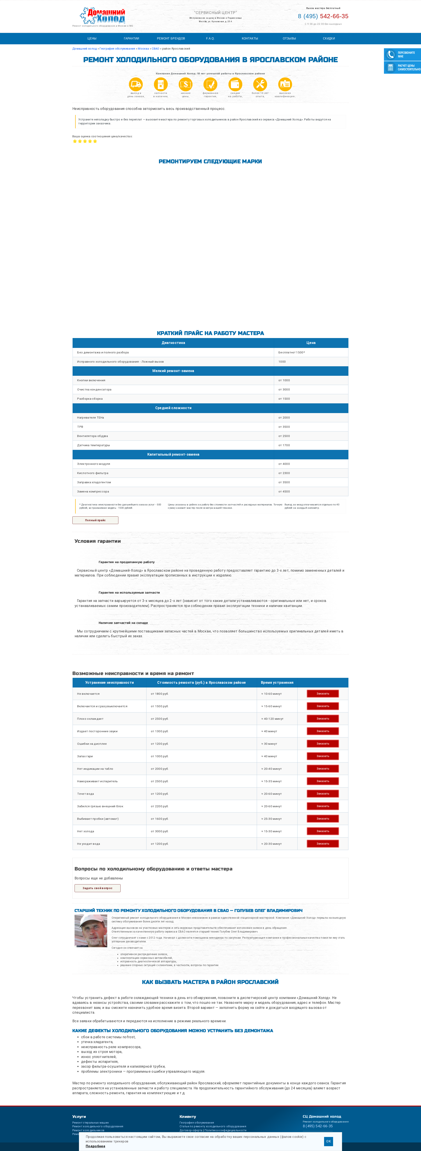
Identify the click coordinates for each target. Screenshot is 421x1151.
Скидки (329, 38)
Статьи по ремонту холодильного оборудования (213, 1126)
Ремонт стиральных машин (90, 1122)
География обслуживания (197, 1122)
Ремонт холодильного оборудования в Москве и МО (102, 26)
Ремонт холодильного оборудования (97, 1126)
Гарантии (131, 38)
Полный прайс (95, 520)
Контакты (250, 38)
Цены (91, 38)
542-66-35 (323, 16)
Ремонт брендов (171, 38)
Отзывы (289, 38)
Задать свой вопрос (98, 888)
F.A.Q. (210, 38)
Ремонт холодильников (88, 1130)
